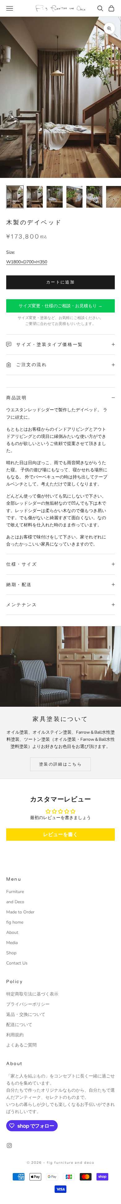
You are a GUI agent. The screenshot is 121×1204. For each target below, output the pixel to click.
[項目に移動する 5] (94, 196)
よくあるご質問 (21, 1045)
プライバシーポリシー (28, 1004)
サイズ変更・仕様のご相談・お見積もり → (60, 306)
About (12, 932)
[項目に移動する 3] (54, 196)
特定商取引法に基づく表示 (32, 994)
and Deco (15, 902)
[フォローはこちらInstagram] (9, 1145)
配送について (19, 1025)
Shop (11, 953)
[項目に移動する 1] (15, 196)
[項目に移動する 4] (74, 196)
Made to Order (20, 912)
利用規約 (15, 1035)
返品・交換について (25, 1014)
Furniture (15, 892)
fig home (14, 922)
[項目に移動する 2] (34, 196)
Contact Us (17, 963)
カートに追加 (60, 282)
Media (12, 943)
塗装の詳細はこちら (60, 764)
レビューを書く (60, 834)
